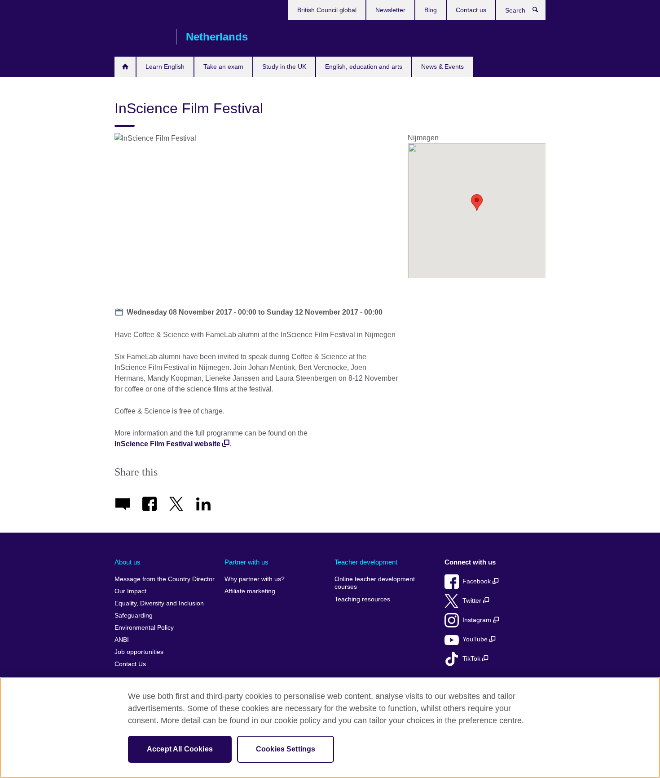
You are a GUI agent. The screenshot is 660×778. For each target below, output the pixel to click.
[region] (330, 727)
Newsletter (390, 9)
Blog (430, 9)
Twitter (472, 600)
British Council (140, 36)
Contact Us (130, 664)
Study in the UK (284, 66)
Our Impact (130, 591)
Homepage (125, 67)
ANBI (121, 639)
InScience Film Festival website (167, 444)
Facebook (477, 581)
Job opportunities (138, 652)
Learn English (165, 66)
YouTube (475, 639)
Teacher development (365, 562)
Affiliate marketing (249, 591)
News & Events (442, 66)
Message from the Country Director (164, 579)
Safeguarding (133, 615)
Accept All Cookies (180, 749)
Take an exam (223, 66)
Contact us (471, 9)
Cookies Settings (286, 749)
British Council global (326, 9)
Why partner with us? (254, 579)
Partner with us (246, 562)
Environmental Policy (144, 627)
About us (127, 562)
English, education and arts (363, 66)
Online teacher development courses (374, 583)
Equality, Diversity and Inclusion (159, 603)
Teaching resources (362, 599)
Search (540, 11)
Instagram (477, 620)
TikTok (472, 658)
